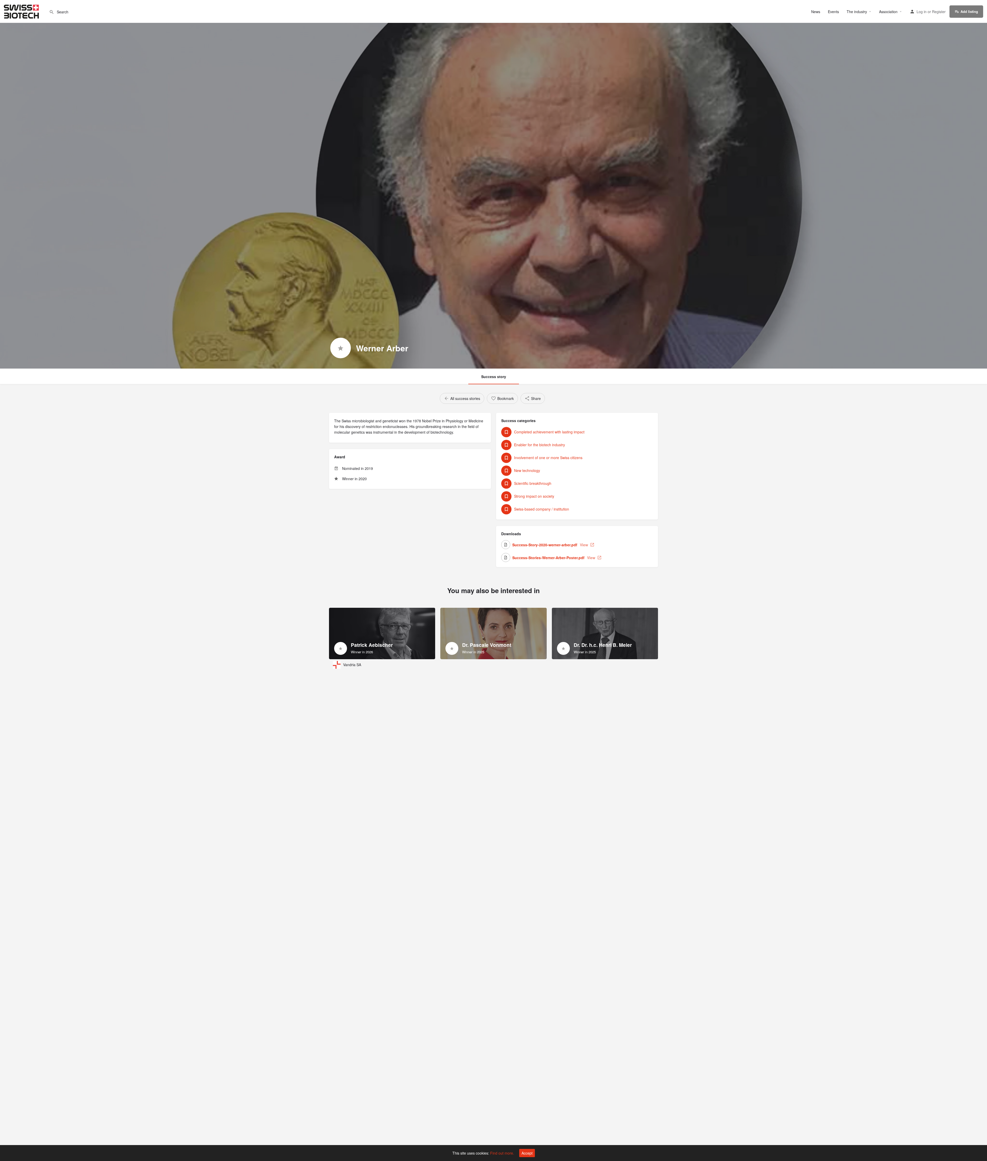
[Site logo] (22, 10)
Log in (922, 11)
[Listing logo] (340, 348)
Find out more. (502, 1153)
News (815, 11)
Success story (493, 376)
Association (888, 11)
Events (833, 11)
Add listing (969, 11)
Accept (527, 1153)
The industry (857, 11)
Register (939, 11)
